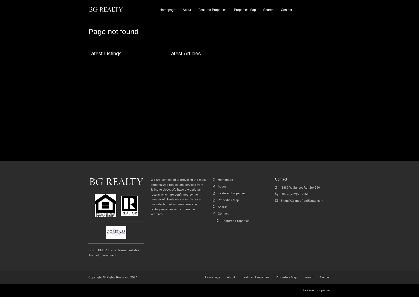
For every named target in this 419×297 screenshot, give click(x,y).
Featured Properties (212, 10)
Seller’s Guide (182, 93)
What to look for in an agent (191, 103)
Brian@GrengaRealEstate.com (302, 200)
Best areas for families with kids (194, 78)
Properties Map (245, 10)
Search (268, 10)
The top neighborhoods (188, 83)
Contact (286, 10)
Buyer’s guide (181, 88)
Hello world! (180, 62)
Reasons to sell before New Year (194, 98)
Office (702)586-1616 (295, 194)
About (187, 10)
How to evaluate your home (191, 108)
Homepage (167, 10)
